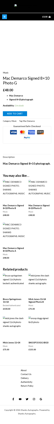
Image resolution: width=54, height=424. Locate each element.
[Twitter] (27, 399)
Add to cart (15, 113)
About (24, 370)
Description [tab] (9, 157)
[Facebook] (13, 399)
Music (5, 72)
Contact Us (26, 374)
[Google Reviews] (41, 399)
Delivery (25, 378)
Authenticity (26, 382)
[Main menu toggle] (4, 16)
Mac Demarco (29, 121)
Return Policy (27, 386)
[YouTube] (20, 399)
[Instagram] (34, 399)
